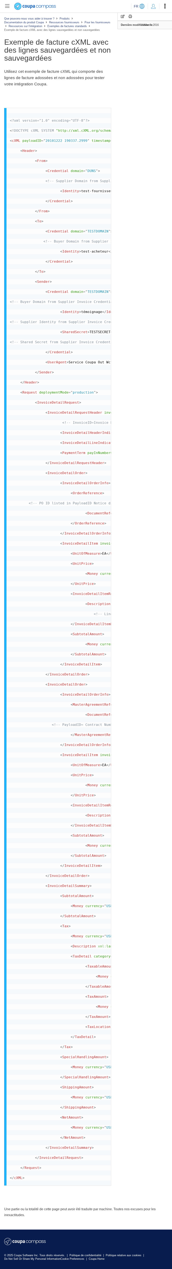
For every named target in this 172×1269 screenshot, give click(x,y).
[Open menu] (165, 6)
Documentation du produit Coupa (24, 22)
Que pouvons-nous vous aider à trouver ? (29, 18)
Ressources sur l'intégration (25, 26)
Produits (65, 18)
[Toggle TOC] (7, 6)
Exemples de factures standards (67, 26)
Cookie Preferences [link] (72, 1258)
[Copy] (123, 16)
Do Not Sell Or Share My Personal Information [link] (32, 1258)
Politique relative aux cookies (124, 1255)
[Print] (130, 16)
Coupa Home (96, 1258)
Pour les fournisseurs (97, 22)
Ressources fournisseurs (64, 22)
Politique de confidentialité (85, 1255)
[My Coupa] (153, 6)
